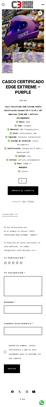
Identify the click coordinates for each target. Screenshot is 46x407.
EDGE (24, 202)
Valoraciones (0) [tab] (10, 214)
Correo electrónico (18, 324)
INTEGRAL (30, 202)
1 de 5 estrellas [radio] (5, 262)
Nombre (10, 302)
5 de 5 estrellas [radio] (21, 262)
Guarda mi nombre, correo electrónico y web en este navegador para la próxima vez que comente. (25, 352)
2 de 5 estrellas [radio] (9, 262)
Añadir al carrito (23, 191)
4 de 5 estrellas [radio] (17, 262)
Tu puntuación (14, 258)
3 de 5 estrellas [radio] (13, 262)
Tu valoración (14, 273)
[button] (40, 13)
